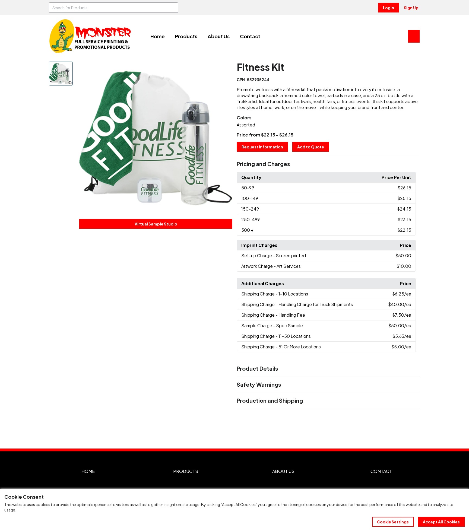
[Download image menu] (225, 69)
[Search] (173, 7)
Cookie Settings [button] (393, 521)
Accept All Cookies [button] (441, 521)
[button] (328, 164)
